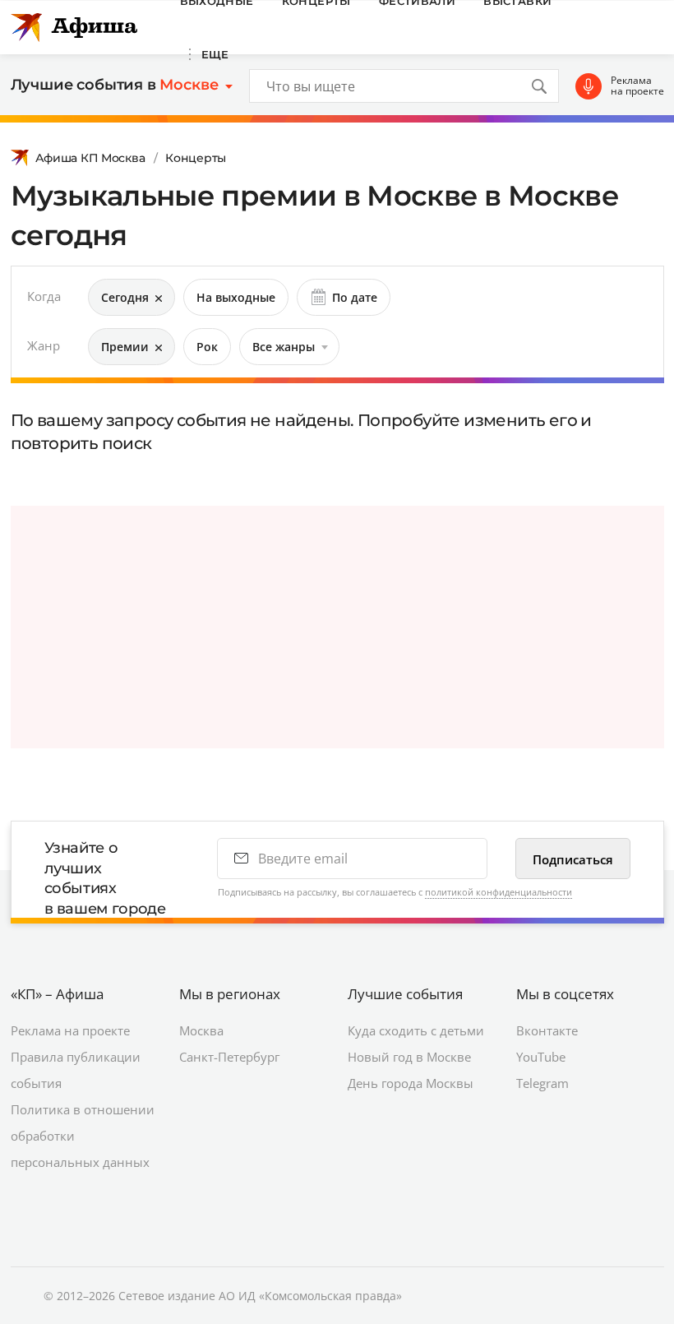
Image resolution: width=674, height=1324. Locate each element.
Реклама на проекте (637, 86)
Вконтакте (547, 1030)
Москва (201, 1030)
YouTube (541, 1057)
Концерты (195, 157)
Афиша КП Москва (90, 157)
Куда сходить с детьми (416, 1030)
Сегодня (125, 297)
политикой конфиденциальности (498, 892)
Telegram (542, 1083)
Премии (125, 346)
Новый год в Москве (409, 1057)
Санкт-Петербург (229, 1057)
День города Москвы (410, 1083)
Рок (207, 346)
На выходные (235, 297)
